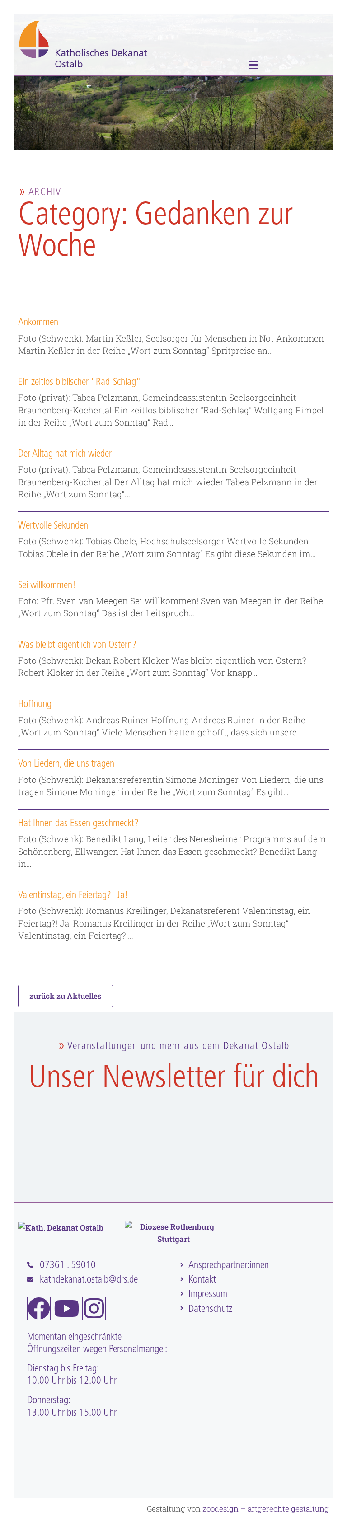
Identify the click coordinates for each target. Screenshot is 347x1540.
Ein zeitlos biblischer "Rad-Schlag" (79, 381)
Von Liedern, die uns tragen (66, 763)
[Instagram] (94, 1308)
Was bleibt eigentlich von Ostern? (77, 644)
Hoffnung (35, 703)
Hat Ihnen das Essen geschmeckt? (78, 823)
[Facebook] (39, 1308)
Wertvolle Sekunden (53, 525)
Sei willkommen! (47, 585)
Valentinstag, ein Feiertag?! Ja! (73, 895)
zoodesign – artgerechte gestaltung (265, 1508)
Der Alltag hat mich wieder (65, 453)
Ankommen (38, 322)
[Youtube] (66, 1308)
